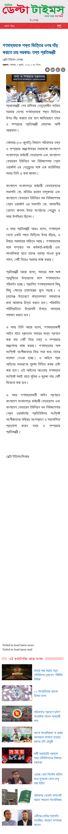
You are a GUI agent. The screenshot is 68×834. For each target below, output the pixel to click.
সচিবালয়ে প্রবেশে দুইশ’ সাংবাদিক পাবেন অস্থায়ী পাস (47, 716)
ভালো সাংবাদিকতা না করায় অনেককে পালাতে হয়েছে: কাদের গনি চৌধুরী (48, 737)
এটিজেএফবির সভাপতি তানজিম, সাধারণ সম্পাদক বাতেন (48, 820)
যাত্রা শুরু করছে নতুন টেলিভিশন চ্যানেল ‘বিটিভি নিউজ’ (48, 675)
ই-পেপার (34, 20)
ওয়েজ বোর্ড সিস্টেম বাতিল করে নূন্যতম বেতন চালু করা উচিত (48, 778)
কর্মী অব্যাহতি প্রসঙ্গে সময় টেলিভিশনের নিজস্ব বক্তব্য (47, 758)
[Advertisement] (34, 532)
